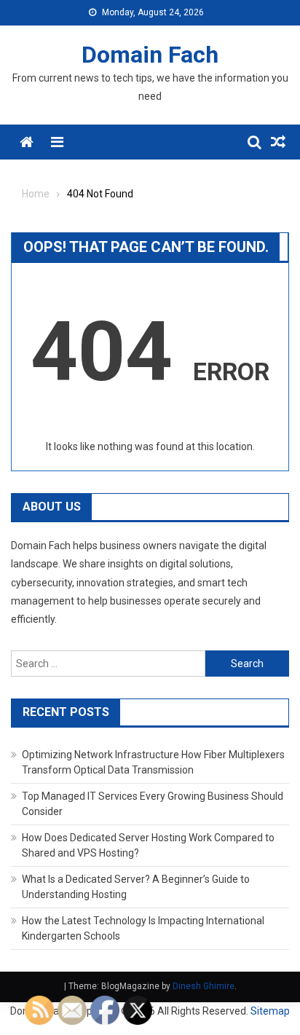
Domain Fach (150, 54)
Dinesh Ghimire (203, 986)
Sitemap (270, 1011)
